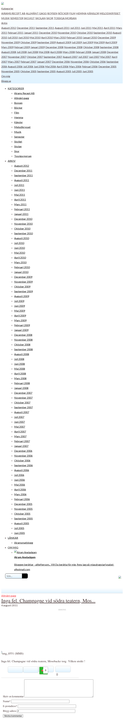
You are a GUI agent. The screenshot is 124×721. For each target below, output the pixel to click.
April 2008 (56, 51)
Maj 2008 (44, 51)
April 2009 (111, 42)
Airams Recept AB (13, 13)
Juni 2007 (94, 56)
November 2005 (10, 71)
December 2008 (54, 47)
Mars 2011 (20, 204)
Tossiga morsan (65, 18)
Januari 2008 (99, 51)
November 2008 (73, 47)
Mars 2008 (69, 51)
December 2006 (61, 61)
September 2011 (45, 27)
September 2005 (46, 71)
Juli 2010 (13, 37)
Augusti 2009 (63, 42)
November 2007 (17, 56)
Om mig (5, 76)
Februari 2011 (15, 32)
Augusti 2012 (8, 27)
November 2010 (67, 32)
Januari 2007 (44, 61)
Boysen (52, 13)
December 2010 (48, 32)
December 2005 (107, 66)
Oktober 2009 (28, 42)
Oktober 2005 (28, 71)
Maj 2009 (99, 42)
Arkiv (4, 22)
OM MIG (13, 547)
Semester (16, 18)
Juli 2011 (75, 27)
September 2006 (23, 465)
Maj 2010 (35, 37)
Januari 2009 (38, 47)
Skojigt (29, 18)
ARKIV (12, 160)
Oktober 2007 (35, 56)
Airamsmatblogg (23, 542)
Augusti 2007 (70, 56)
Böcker (63, 13)
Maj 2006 (50, 66)
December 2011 (26, 27)
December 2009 (107, 37)
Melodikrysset (110, 13)
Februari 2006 (90, 66)
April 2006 (62, 66)
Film (72, 13)
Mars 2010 (60, 37)
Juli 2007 (83, 56)
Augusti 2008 (8, 51)
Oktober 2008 (91, 47)
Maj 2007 (105, 56)
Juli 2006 (28, 66)
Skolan (40, 18)
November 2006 (80, 61)
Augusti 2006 (15, 66)
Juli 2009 (77, 42)
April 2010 (47, 37)
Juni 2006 (39, 66)
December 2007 (23, 392)
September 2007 (53, 56)
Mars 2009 (7, 47)
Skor (49, 18)
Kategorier (7, 8)
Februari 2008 (83, 51)
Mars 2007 (14, 61)
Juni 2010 (23, 37)
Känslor (93, 13)
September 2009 (46, 42)
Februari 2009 (22, 47)
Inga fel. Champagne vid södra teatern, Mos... (48, 600)
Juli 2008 (22, 51)
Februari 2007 (28, 61)
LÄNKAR (13, 537)
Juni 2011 (86, 27)
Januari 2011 (31, 32)
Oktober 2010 (85, 32)
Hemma (81, 13)
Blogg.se (6, 80)
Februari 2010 (74, 37)
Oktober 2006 (98, 61)
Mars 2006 (75, 66)
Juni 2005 (88, 71)
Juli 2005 (77, 71)
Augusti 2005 (63, 71)
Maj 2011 (97, 27)
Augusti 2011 (62, 27)
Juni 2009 (88, 42)
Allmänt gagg (36, 13)
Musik (5, 18)
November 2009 (10, 42)
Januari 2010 (90, 37)
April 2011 (109, 27)
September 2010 (102, 32)
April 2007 (20, 431)
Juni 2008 (32, 51)
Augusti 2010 (21, 238)
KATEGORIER (16, 88)
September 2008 (109, 47)
